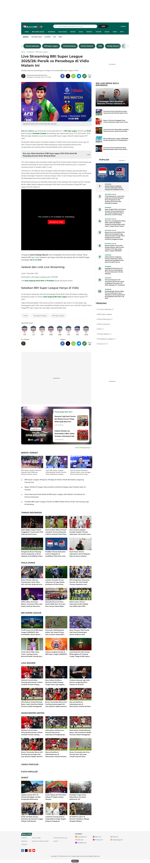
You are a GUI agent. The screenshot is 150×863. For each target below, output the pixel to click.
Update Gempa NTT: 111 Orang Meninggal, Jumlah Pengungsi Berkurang (31, 797)
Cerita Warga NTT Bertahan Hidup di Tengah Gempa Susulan (55, 797)
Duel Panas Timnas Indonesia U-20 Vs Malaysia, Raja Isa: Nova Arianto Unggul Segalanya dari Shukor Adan (80, 554)
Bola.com (98, 837)
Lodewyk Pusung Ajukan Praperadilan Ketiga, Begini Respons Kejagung (55, 819)
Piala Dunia (62, 32)
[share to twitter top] (68, 76)
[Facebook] (22, 850)
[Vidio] (30, 850)
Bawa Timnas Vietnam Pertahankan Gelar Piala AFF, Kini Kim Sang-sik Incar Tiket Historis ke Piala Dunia (32, 582)
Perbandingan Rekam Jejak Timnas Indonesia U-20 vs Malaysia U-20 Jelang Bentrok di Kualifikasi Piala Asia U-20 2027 (115, 294)
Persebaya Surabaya (39, 133)
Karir (55, 841)
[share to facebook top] (62, 76)
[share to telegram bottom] (79, 343)
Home (27, 32)
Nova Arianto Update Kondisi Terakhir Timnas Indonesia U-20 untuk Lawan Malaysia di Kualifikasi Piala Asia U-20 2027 (80, 532)
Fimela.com (99, 840)
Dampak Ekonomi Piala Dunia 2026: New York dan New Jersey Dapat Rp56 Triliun (55, 604)
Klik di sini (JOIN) (36, 260)
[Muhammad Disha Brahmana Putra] (24, 76)
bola (33, 26)
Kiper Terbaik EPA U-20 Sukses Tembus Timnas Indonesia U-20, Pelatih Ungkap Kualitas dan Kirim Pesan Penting (115, 212)
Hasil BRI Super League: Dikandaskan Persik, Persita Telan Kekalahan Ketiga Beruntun (56, 472)
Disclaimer (36, 838)
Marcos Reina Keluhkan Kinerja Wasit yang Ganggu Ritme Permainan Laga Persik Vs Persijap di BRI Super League (80, 472)
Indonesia (51, 32)
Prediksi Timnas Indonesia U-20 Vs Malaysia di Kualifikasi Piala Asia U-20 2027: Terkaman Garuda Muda (55, 554)
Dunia (81, 32)
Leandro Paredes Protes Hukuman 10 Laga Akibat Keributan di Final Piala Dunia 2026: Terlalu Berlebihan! (54, 582)
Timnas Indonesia (31, 513)
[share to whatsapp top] (73, 76)
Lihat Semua (121, 160)
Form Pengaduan (60, 838)
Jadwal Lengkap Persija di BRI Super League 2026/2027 (56, 653)
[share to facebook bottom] (62, 343)
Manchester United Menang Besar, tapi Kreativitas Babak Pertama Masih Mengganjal (32, 704)
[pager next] (128, 46)
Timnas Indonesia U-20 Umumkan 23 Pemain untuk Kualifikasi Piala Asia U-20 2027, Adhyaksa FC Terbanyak (115, 282)
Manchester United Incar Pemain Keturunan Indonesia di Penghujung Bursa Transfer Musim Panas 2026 (56, 732)
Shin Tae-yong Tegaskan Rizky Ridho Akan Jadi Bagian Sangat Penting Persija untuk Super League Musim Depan (115, 223)
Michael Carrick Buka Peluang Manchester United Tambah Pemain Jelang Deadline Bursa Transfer (31, 682)
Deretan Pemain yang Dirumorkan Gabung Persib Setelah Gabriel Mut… (115, 112)
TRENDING (101, 303)
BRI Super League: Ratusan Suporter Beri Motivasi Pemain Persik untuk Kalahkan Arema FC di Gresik (31, 472)
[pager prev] (22, 46)
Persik (89, 131)
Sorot (24, 778)
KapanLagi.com (118, 840)
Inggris (72, 32)
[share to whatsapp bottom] (73, 343)
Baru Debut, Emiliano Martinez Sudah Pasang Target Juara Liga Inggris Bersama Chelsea (54, 682)
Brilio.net (80, 840)
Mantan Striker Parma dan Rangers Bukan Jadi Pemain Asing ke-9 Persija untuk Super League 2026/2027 (114, 248)
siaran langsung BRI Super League (55, 297)
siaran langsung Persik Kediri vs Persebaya (39, 281)
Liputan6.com (82, 837)
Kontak (24, 838)
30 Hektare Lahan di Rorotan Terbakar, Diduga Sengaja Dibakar (79, 819)
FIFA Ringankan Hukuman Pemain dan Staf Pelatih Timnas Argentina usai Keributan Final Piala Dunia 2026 (80, 582)
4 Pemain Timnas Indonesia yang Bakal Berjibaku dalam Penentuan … (115, 148)
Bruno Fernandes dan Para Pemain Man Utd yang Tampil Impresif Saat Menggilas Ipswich (80, 754)
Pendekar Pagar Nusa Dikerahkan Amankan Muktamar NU (78, 797)
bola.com (65, 856)
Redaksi (24, 841)
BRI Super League (38, 32)
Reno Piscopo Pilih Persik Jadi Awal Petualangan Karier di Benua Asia (79, 632)
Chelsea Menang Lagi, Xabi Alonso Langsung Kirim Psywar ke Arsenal (80, 682)
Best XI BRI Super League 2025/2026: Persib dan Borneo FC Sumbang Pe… (115, 139)
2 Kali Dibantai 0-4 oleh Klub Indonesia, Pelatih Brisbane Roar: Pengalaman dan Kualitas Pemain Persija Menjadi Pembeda (114, 199)
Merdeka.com (82, 843)
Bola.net (115, 837)
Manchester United (32, 713)
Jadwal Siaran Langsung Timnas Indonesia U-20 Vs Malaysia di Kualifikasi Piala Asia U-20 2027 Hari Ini (114, 259)
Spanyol (89, 32)
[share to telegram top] (79, 76)
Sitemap (24, 844)
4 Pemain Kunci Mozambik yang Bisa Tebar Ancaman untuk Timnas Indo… (116, 130)
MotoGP (98, 32)
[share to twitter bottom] (68, 343)
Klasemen (47, 37)
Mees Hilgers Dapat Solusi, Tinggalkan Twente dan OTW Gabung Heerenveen (32, 532)
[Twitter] (26, 850)
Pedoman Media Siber (40, 841)
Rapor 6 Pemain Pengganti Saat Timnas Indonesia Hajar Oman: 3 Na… (115, 121)
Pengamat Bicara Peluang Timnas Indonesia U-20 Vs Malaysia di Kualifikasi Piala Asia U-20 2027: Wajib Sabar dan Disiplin (31, 554)
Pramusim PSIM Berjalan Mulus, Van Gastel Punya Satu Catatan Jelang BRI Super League (54, 632)
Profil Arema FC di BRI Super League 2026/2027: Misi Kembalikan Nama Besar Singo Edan (32, 632)
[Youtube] (33, 850)
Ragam (107, 32)
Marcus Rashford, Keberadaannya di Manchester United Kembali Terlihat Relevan (80, 704)
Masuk (123, 26)
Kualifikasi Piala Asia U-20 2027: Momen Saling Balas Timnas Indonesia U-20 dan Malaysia (114, 271)
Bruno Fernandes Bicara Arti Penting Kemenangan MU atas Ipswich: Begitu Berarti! (56, 704)
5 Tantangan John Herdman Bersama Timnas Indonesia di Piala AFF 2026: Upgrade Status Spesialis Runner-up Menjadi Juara (111, 102)
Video (115, 32)
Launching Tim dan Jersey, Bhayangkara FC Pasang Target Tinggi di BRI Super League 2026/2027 (80, 654)
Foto (122, 32)
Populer (104, 160)
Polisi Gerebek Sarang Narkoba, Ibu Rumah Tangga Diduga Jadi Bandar (32, 819)
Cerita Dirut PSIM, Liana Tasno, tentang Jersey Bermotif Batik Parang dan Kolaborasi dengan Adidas (31, 654)
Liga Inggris (28, 663)
